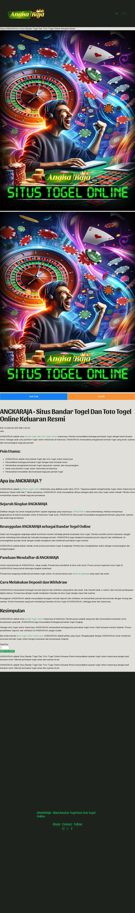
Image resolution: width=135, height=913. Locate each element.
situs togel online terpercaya (30, 635)
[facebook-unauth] (71, 828)
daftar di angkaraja (80, 573)
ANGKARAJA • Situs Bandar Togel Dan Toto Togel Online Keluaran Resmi (40, 28)
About (56, 824)
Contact (67, 824)
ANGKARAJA (79, 511)
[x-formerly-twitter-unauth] (67, 828)
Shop (2, 28)
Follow (78, 824)
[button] (7, 651)
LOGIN (101, 396)
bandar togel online (34, 618)
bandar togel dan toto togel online (41, 436)
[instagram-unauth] (63, 828)
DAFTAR (33, 396)
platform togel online (30, 489)
